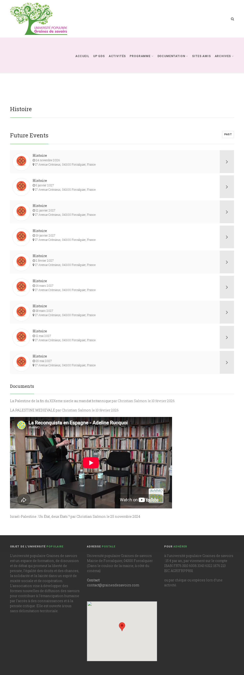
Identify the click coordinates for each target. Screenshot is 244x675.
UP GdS (99, 56)
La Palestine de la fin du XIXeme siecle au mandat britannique (60, 401)
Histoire (40, 155)
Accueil (82, 56)
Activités (117, 56)
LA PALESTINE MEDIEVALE (32, 410)
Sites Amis (201, 56)
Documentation (171, 56)
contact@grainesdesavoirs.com (113, 585)
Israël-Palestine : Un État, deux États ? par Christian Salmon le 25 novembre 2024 (75, 516)
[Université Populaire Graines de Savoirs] (38, 19)
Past (228, 134)
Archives (223, 56)
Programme (140, 56)
